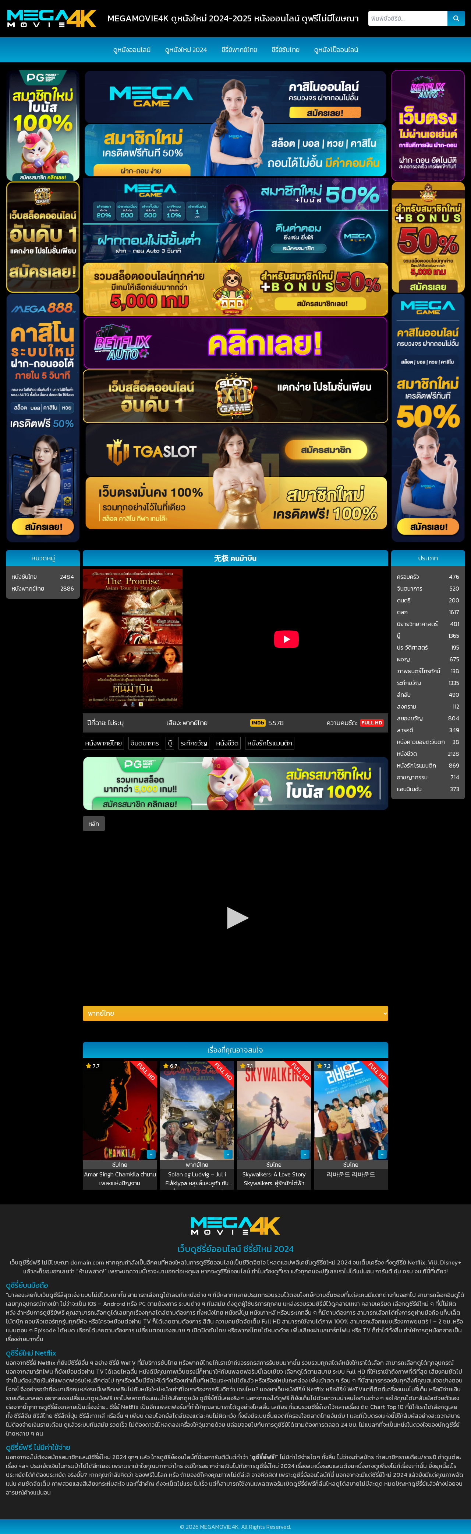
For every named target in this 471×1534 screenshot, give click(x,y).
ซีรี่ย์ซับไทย (286, 50)
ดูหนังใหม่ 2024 (186, 50)
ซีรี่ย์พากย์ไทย (239, 50)
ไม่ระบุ (116, 723)
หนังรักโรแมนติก (269, 743)
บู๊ (170, 743)
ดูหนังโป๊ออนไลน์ (336, 50)
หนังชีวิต (227, 743)
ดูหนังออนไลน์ (131, 50)
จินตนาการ (145, 743)
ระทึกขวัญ (194, 743)
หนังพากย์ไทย (103, 743)
